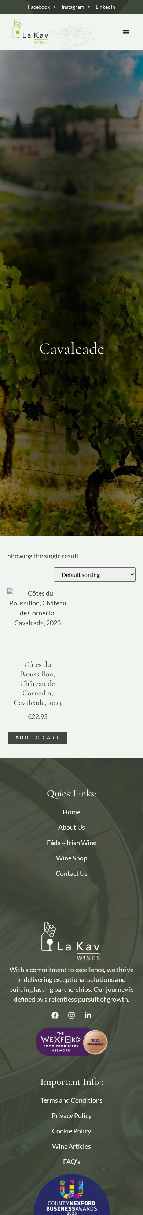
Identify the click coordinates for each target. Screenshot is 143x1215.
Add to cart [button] (37, 737)
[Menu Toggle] (126, 32)
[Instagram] (71, 1015)
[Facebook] (55, 1015)
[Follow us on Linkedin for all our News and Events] (88, 1015)
